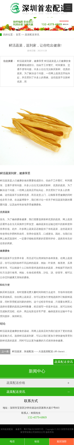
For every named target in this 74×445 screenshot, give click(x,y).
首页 (18, 34)
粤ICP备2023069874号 (34, 429)
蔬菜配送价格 (16, 383)
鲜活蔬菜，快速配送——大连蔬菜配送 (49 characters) (40, 351)
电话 (12, 441)
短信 (36, 441)
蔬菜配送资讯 (32, 34)
